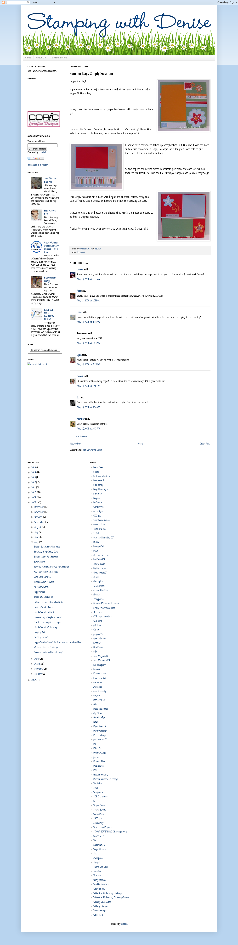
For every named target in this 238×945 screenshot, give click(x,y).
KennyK (96, 669)
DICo (95, 550)
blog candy (98, 484)
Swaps (96, 853)
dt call (96, 577)
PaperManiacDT (100, 730)
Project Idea (99, 761)
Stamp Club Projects (102, 827)
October (38, 517)
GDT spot (97, 621)
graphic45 (97, 634)
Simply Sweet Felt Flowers (46, 556)
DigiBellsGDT (99, 559)
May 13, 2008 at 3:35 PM (88, 322)
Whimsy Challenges (102, 902)
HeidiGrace (98, 647)
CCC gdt (97, 515)
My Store (97, 713)
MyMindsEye (99, 717)
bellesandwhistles (101, 476)
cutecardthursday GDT (103, 537)
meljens (96, 695)
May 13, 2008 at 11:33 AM (89, 279)
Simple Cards (99, 805)
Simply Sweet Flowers (44, 582)
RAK (95, 770)
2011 (33, 487)
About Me (41, 57)
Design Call (98, 546)
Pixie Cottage (99, 752)
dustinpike (98, 581)
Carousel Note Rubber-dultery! (48, 652)
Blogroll (97, 498)
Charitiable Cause (101, 520)
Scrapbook (81, 252)
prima (95, 757)
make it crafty (99, 691)
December (39, 507)
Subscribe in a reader (38, 164)
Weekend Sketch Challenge (46, 647)
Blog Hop (97, 493)
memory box (99, 700)
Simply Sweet (99, 809)
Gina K (96, 629)
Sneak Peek (98, 814)
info (95, 651)
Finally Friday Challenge (104, 607)
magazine (97, 682)
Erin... (79, 312)
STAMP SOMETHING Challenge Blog (110, 831)
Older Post (205, 443)
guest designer (100, 638)
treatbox (97, 871)
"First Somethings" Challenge (47, 622)
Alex (79, 290)
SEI (94, 801)
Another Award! (41, 587)
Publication (98, 765)
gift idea (97, 625)
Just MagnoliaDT (101, 656)
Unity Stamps (99, 880)
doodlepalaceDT (100, 572)
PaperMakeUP (99, 726)
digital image (99, 564)
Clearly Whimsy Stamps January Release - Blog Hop (51, 247)
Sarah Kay (97, 783)
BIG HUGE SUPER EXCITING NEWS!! (49, 314)
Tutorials (97, 875)
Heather (81, 418)
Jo (78, 397)
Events (96, 594)
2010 (34, 492)
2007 (33, 680)
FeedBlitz (43, 152)
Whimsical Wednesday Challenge (108, 893)
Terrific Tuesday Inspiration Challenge (51, 566)
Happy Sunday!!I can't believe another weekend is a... (58, 642)
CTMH (96, 533)
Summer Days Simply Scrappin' (48, 617)
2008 (34, 502)
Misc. (95, 704)
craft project (99, 528)
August (38, 527)
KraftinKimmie (99, 673)
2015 (33, 467)
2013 (33, 477)
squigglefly (98, 823)
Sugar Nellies (99, 849)
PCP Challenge (100, 735)
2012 (33, 482)
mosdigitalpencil (100, 708)
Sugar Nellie (99, 845)
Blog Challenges (100, 489)
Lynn (79, 354)
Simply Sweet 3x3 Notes (45, 612)
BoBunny (97, 502)
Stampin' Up (98, 836)
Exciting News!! (41, 637)
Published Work (59, 57)
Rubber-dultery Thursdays (105, 779)
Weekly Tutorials (100, 884)
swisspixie (97, 858)
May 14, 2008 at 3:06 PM (88, 407)
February (39, 668)
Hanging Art (39, 632)
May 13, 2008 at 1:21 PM (88, 300)
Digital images (99, 568)
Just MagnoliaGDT (101, 660)
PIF (94, 743)
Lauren (80, 269)
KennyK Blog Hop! (50, 212)
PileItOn (97, 748)
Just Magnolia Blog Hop (50, 180)
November (39, 512)
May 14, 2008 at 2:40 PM (88, 386)
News (95, 721)
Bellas (96, 471)
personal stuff (100, 739)
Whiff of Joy (99, 888)
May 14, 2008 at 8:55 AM (88, 364)
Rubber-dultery (100, 774)
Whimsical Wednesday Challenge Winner (111, 897)
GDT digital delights (102, 616)
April (37, 658)
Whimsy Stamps (100, 906)
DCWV (96, 542)
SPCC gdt (97, 818)
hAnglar (97, 643)
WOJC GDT (98, 915)
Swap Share (39, 561)
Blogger (124, 923)
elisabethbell (99, 586)
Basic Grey (98, 467)
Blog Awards (99, 480)
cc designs (98, 511)
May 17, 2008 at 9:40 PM (88, 428)
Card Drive (98, 506)
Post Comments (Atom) (92, 449)
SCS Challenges (100, 796)
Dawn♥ (80, 376)
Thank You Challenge (43, 597)
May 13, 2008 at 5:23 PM (88, 343)
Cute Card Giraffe (42, 576)
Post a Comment (81, 436)
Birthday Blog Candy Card (46, 551)
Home (28, 57)
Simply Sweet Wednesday (45, 627)
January (38, 673)
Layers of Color (100, 678)
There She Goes (100, 866)
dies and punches (101, 555)
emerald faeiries (100, 590)
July (36, 532)
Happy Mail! (39, 592)
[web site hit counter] (38, 364)
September (39, 522)
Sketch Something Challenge (47, 546)
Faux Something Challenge (46, 571)
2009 (34, 497)
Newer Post (75, 443)
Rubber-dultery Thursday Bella (48, 602)
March (37, 663)
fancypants (98, 599)
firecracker (98, 612)
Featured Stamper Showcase (106, 603)
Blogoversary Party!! (50, 279)
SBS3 (95, 787)
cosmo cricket (99, 524)
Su (94, 840)
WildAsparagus (100, 910)
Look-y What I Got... (43, 607)
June (37, 537)
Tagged (96, 862)
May (36, 542)
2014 (33, 472)
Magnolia (97, 686)
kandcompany (99, 664)
